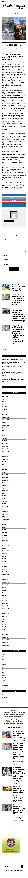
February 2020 (5, 600)
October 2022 (5, 517)
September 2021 (5, 551)
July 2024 (4, 462)
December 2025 (5, 417)
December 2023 (5, 480)
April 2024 (4, 469)
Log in (3, 695)
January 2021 (5, 572)
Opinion (3, 670)
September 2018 (5, 645)
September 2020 (5, 582)
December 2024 (5, 448)
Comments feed (5, 700)
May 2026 (4, 404)
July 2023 (4, 493)
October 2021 (5, 548)
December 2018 (5, 637)
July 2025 (4, 430)
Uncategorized (5, 685)
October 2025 (5, 422)
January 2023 (5, 509)
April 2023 (4, 501)
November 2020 (5, 577)
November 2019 (5, 608)
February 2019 (5, 632)
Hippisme (4, 664)
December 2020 (5, 574)
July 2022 (4, 524)
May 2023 (4, 498)
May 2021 (4, 561)
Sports (3, 683)
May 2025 (4, 435)
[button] (24, 278)
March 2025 (4, 441)
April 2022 (4, 532)
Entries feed (4, 697)
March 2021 (4, 566)
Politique (4, 672)
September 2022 (5, 519)
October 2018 (5, 642)
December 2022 (5, 511)
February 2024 (5, 475)
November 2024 (5, 451)
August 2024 (5, 459)
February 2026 (5, 412)
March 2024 (4, 472)
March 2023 (4, 503)
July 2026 (4, 399)
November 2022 (5, 514)
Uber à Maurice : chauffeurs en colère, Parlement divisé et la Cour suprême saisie (18, 790)
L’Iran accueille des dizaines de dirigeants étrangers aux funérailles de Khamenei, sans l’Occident (19, 809)
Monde (3, 667)
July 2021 (4, 556)
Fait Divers (4, 662)
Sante (3, 675)
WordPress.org (5, 702)
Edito (3, 659)
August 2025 (5, 427)
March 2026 (4, 409)
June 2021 (4, 558)
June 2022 (4, 527)
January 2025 (5, 446)
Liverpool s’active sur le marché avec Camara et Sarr (18, 288)
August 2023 (5, 490)
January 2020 (5, 603)
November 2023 (5, 482)
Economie (4, 657)
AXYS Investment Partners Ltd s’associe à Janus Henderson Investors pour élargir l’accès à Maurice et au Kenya (19, 315)
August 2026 (5, 396)
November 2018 (5, 640)
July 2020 (4, 587)
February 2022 (5, 537)
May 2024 (4, 467)
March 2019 (4, 629)
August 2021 (4, 553)
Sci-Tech (4, 678)
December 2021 (5, 543)
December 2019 (5, 606)
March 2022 (4, 535)
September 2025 (5, 425)
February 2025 (5, 443)
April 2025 (4, 438)
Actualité (22, 47)
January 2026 (5, 414)
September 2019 (5, 613)
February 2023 (5, 506)
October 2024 (5, 454)
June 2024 (4, 464)
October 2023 (5, 485)
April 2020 (4, 595)
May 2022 (4, 530)
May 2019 (4, 624)
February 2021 (5, 569)
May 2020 (4, 592)
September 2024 (5, 456)
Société (3, 680)
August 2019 (4, 616)
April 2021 (4, 564)
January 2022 (5, 540)
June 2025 (4, 433)
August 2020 (5, 585)
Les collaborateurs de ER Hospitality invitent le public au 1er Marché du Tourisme (18, 300)
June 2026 (4, 401)
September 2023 (5, 488)
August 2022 (5, 522)
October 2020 (5, 579)
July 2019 (4, 619)
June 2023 (4, 496)
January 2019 (5, 634)
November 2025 (5, 420)
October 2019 (5, 611)
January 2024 (5, 477)
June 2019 (4, 621)
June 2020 (4, 590)
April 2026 (4, 407)
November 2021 (5, 545)
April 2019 (4, 627)
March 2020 (4, 598)
